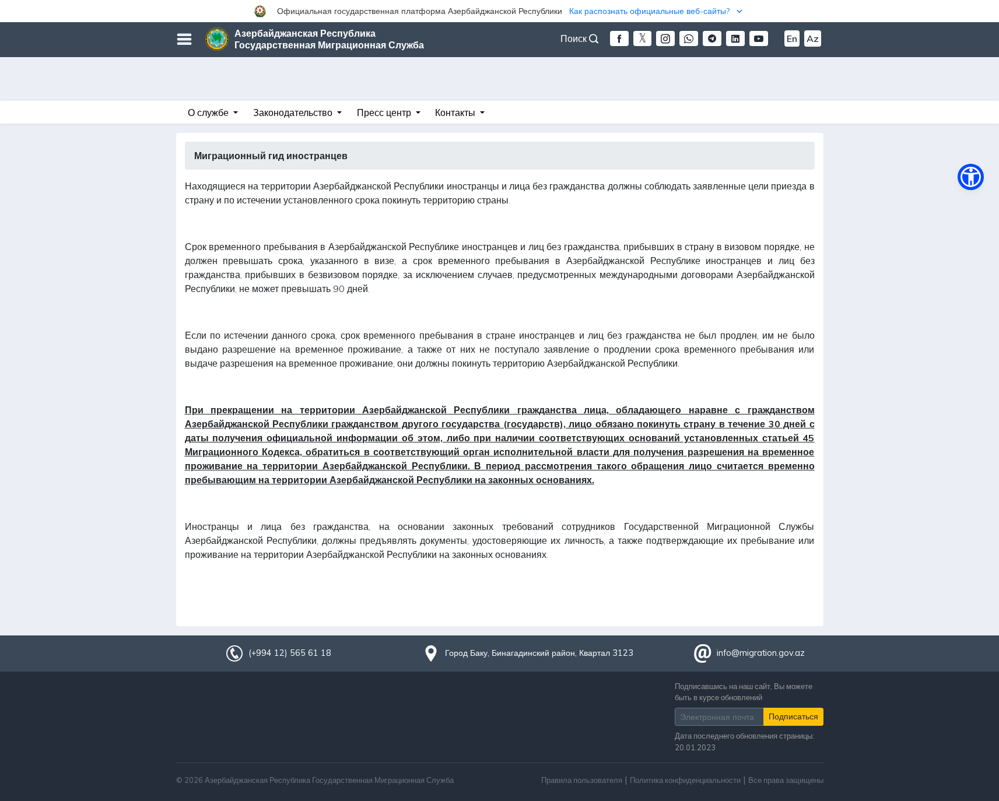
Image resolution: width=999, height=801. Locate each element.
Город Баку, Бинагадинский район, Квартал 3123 (539, 653)
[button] (499, 11)
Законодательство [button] (294, 112)
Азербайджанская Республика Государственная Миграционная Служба (329, 39)
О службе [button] (209, 112)
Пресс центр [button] (385, 112)
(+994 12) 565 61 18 (289, 653)
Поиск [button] (574, 38)
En (792, 38)
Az (813, 38)
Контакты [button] (456, 112)
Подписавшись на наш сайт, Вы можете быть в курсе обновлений (743, 691)
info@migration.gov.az (761, 653)
